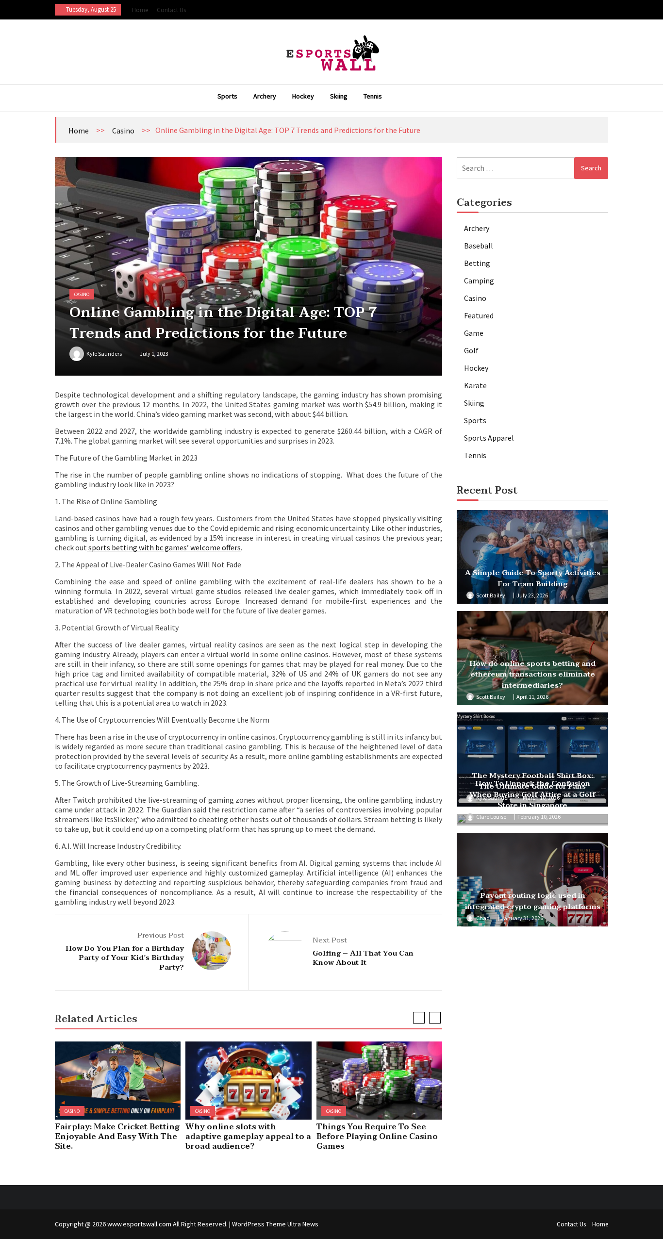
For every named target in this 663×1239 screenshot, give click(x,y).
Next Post (330, 940)
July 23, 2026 (532, 595)
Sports (227, 96)
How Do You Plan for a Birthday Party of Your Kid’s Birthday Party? (125, 958)
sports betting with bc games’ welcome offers (164, 547)
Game (473, 333)
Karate (475, 385)
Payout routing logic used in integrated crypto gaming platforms (532, 901)
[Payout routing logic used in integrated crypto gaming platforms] (532, 880)
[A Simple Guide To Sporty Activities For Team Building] (532, 557)
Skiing (339, 96)
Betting (477, 263)
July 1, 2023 (154, 353)
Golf (471, 350)
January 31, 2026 (522, 918)
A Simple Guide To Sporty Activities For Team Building (532, 578)
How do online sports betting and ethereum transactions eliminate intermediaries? (532, 674)
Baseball (478, 245)
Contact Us (171, 10)
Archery (264, 96)
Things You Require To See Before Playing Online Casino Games (377, 1136)
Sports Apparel (489, 438)
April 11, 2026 (532, 696)
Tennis (373, 96)
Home (140, 10)
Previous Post (160, 935)
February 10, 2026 (539, 816)
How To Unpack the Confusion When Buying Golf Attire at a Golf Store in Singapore (532, 794)
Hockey (303, 96)
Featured (479, 315)
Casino (123, 130)
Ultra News (302, 1224)
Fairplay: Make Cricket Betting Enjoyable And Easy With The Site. (117, 1136)
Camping (479, 280)
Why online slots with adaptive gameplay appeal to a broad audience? (248, 1136)
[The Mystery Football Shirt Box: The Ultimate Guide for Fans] (532, 759)
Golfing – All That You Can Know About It (363, 958)
